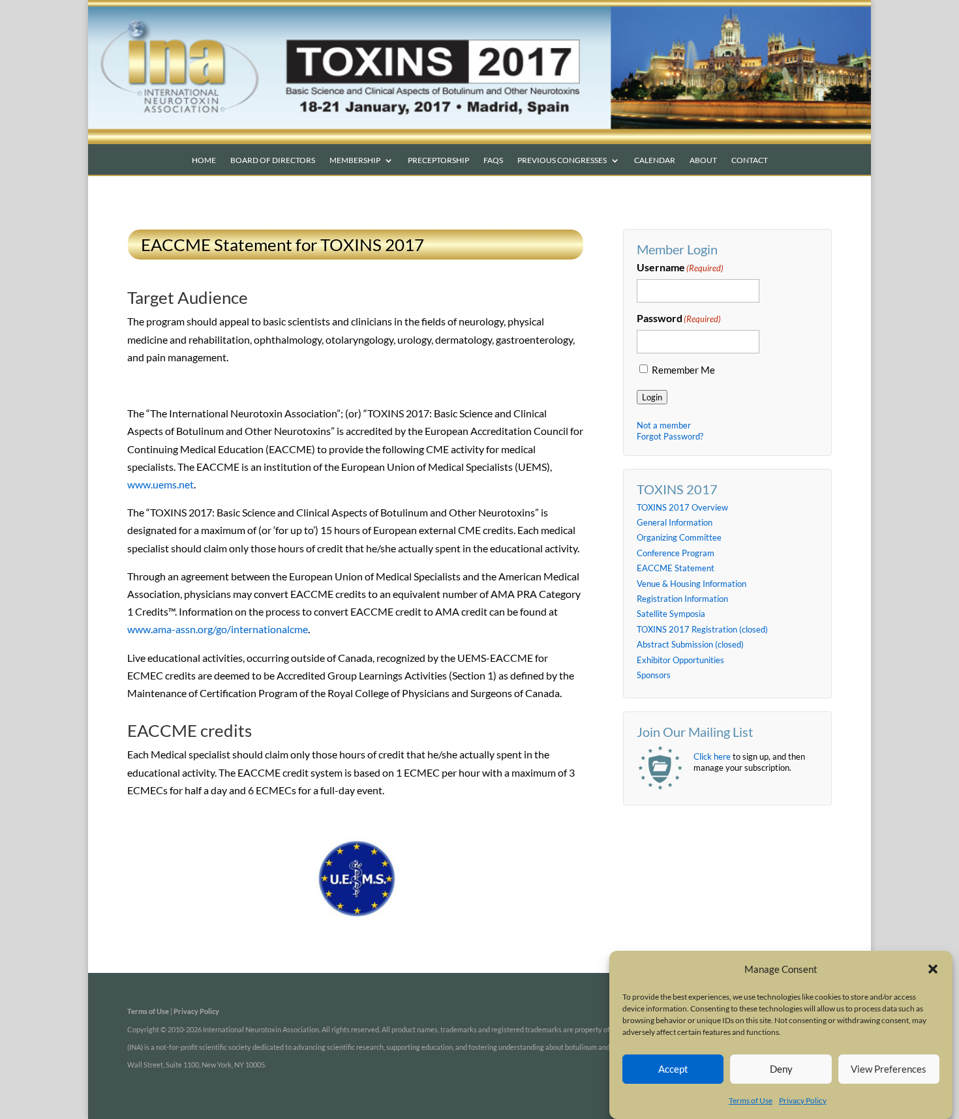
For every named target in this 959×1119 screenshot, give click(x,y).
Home (204, 160)
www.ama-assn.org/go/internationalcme (217, 629)
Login (652, 397)
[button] (932, 969)
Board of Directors (272, 160)
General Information (674, 522)
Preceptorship (438, 160)
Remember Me (683, 370)
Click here (712, 756)
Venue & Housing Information (691, 583)
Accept (673, 1069)
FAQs (493, 160)
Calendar (654, 160)
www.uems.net (160, 484)
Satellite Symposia (671, 613)
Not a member (664, 425)
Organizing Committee (679, 537)
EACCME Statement (675, 568)
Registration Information (682, 598)
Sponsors (654, 675)
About (703, 160)
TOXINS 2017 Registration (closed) (702, 629)
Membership (354, 160)
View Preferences (888, 1069)
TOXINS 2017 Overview (682, 507)
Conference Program (675, 553)
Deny (781, 1069)
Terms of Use (750, 1100)
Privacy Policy (803, 1100)
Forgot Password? (670, 436)
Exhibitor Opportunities (680, 660)
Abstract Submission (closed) (690, 644)
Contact (749, 160)
